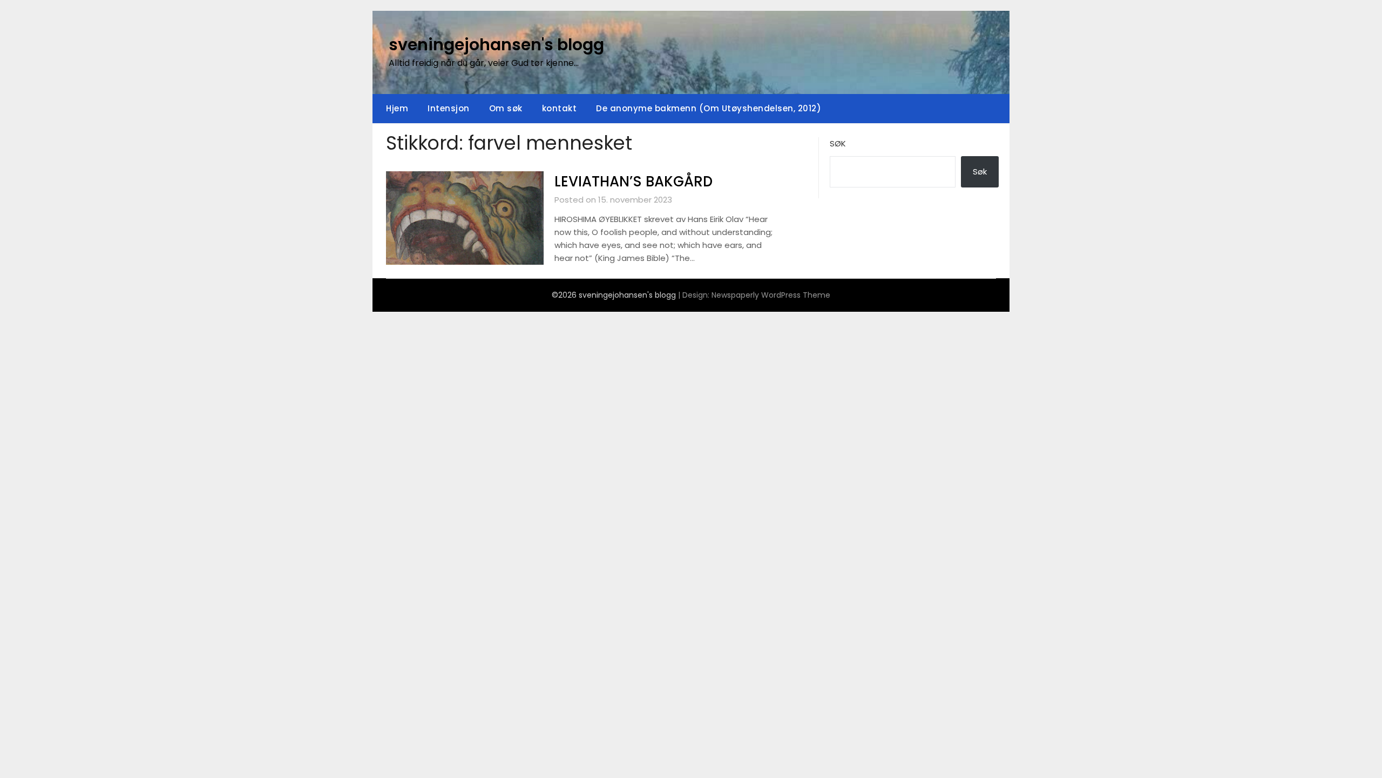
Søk (838, 143)
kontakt (559, 108)
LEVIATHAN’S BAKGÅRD (633, 181)
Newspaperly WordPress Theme (771, 295)
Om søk (506, 108)
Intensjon (449, 108)
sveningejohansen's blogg (496, 44)
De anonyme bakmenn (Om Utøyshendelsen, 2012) (708, 108)
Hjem (397, 108)
